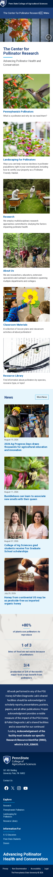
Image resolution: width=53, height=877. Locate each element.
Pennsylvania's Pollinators (13, 810)
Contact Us (8, 780)
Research (7, 805)
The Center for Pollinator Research (21, 13)
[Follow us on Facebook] (6, 789)
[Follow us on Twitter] (13, 789)
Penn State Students (12, 839)
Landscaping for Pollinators (10, 815)
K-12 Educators (9, 835)
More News (42, 397)
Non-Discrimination (19, 869)
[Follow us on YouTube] (26, 789)
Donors (6, 843)
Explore (7, 799)
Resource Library (10, 821)
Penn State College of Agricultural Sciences (28, 4)
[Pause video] (48, 37)
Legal (46, 869)
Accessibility (35, 869)
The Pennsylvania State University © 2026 (27, 873)
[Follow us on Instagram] (19, 789)
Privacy (5, 869)
